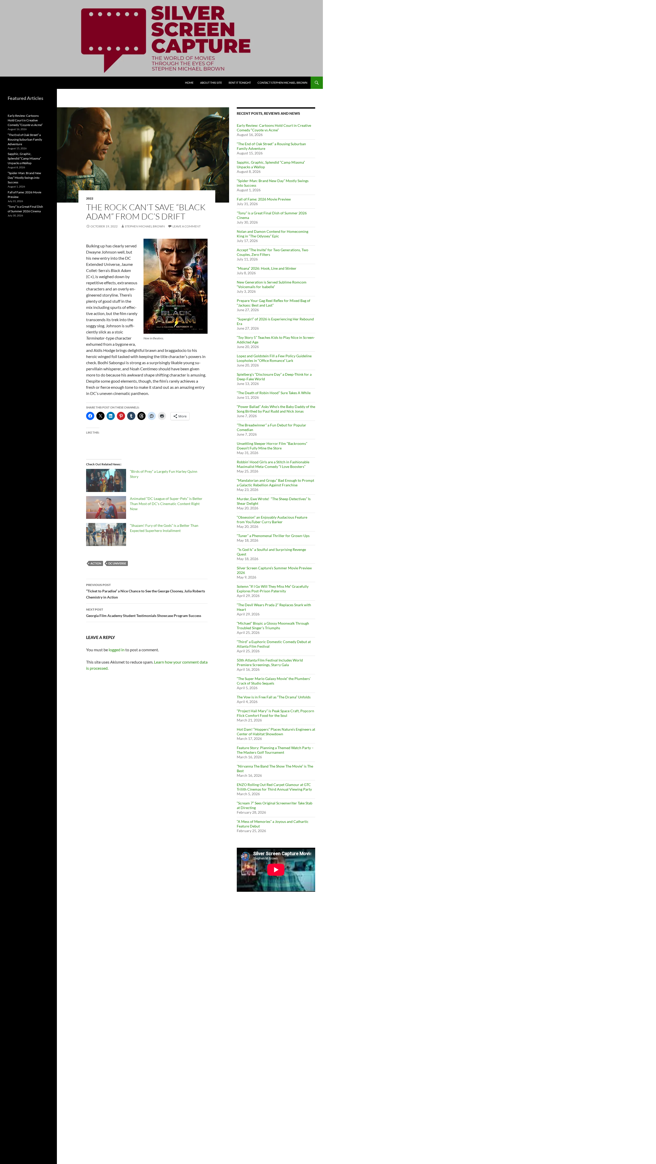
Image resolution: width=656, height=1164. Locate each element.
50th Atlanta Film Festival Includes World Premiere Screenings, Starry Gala (270, 662)
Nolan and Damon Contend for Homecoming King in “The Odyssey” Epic (272, 233)
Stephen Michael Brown (145, 226)
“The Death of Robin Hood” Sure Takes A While (274, 393)
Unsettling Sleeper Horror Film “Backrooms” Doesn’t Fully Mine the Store (272, 445)
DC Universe (117, 563)
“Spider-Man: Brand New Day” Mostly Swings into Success (24, 177)
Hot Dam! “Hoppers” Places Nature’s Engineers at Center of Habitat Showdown (276, 731)
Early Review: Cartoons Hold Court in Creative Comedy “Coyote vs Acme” (274, 127)
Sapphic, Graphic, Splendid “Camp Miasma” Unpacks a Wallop (24, 158)
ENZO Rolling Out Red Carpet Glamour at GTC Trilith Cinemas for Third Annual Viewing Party (274, 786)
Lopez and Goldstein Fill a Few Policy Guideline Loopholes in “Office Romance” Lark (274, 358)
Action (95, 563)
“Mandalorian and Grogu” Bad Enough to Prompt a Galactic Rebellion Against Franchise (275, 482)
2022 (89, 198)
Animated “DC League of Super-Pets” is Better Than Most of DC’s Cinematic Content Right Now (166, 503)
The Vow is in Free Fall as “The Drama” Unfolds (274, 697)
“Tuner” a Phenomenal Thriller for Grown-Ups (273, 535)
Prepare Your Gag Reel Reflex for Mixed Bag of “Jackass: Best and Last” (273, 302)
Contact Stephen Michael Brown (282, 82)
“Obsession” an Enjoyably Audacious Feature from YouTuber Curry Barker (272, 519)
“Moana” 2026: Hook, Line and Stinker (266, 268)
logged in (117, 649)
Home (189, 82)
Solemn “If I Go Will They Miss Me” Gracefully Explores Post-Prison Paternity (273, 588)
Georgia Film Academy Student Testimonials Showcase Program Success (143, 612)
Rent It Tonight (240, 82)
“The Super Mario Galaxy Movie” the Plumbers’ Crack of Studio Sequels (274, 680)
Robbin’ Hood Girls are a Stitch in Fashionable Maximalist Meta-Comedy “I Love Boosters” (273, 464)
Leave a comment (186, 226)
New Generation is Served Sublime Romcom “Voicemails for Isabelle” (271, 284)
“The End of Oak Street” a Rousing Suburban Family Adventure (25, 139)
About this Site (211, 82)
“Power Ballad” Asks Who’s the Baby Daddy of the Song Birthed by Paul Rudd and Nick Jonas (276, 408)
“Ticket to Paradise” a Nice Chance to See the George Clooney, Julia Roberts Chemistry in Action (145, 591)
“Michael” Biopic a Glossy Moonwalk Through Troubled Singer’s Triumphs (273, 625)
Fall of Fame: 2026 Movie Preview (264, 199)
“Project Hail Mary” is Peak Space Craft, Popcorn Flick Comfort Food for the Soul (275, 713)
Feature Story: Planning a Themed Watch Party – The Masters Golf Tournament (275, 750)
